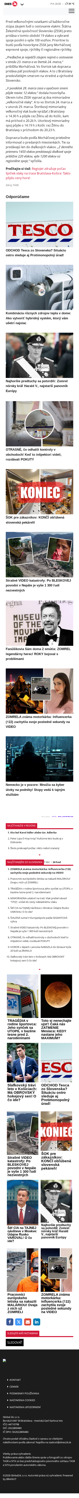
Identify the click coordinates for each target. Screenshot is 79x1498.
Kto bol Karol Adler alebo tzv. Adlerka (33, 832)
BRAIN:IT (11, 1479)
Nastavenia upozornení (25, 1407)
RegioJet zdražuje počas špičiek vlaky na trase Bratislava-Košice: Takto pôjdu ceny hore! (38, 173)
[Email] (28, 1322)
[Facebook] (10, 1322)
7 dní (46, 862)
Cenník (14, 1386)
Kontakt (15, 1380)
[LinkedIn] (37, 1322)
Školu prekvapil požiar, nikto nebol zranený (34, 848)
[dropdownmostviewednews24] (39, 969)
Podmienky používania (24, 1393)
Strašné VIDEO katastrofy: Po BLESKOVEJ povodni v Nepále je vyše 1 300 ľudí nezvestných (39, 929)
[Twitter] (19, 1322)
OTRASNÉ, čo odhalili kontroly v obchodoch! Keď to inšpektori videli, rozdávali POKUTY (39, 939)
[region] (22, 5)
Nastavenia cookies (22, 1400)
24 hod (57, 862)
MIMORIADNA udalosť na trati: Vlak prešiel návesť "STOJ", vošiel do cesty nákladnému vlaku (38, 900)
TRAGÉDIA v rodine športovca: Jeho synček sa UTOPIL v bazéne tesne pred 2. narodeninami (41, 890)
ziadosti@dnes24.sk (60, 1442)
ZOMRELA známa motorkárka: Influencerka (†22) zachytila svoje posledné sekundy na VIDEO (40, 870)
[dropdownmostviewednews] (39, 855)
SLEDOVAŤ (14, 1342)
